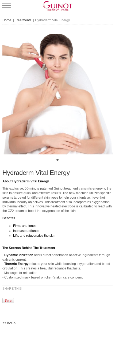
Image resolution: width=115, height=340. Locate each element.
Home (6, 20)
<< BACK (9, 323)
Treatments (23, 20)
